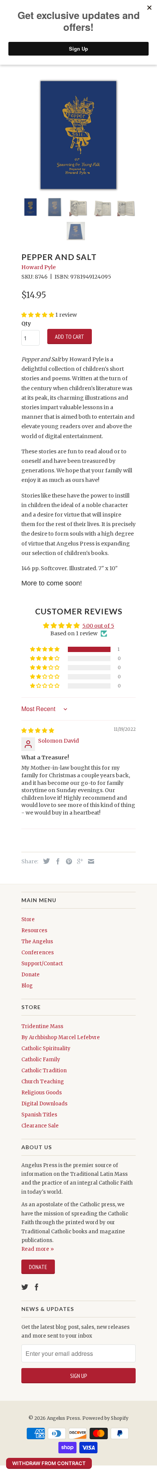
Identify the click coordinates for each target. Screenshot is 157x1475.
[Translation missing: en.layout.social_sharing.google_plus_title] (78, 861)
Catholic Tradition (44, 1070)
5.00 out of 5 (98, 625)
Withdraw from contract (49, 1463)
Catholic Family (40, 1059)
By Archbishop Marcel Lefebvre (60, 1037)
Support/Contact (42, 963)
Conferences (37, 952)
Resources (34, 930)
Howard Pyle (38, 267)
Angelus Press (63, 1418)
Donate (30, 974)
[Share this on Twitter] (44, 861)
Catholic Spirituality (45, 1048)
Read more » (37, 1249)
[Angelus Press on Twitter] (24, 1287)
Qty (26, 323)
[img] (37, 730)
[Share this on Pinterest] (67, 861)
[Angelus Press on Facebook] (36, 1287)
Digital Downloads (44, 1103)
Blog (27, 985)
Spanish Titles (39, 1114)
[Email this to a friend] (89, 861)
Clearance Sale (40, 1126)
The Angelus (37, 941)
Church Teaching (42, 1081)
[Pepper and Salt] (78, 135)
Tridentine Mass (42, 1026)
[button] (45, 649)
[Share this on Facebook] (56, 861)
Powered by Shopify (105, 1418)
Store (28, 919)
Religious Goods (41, 1092)
